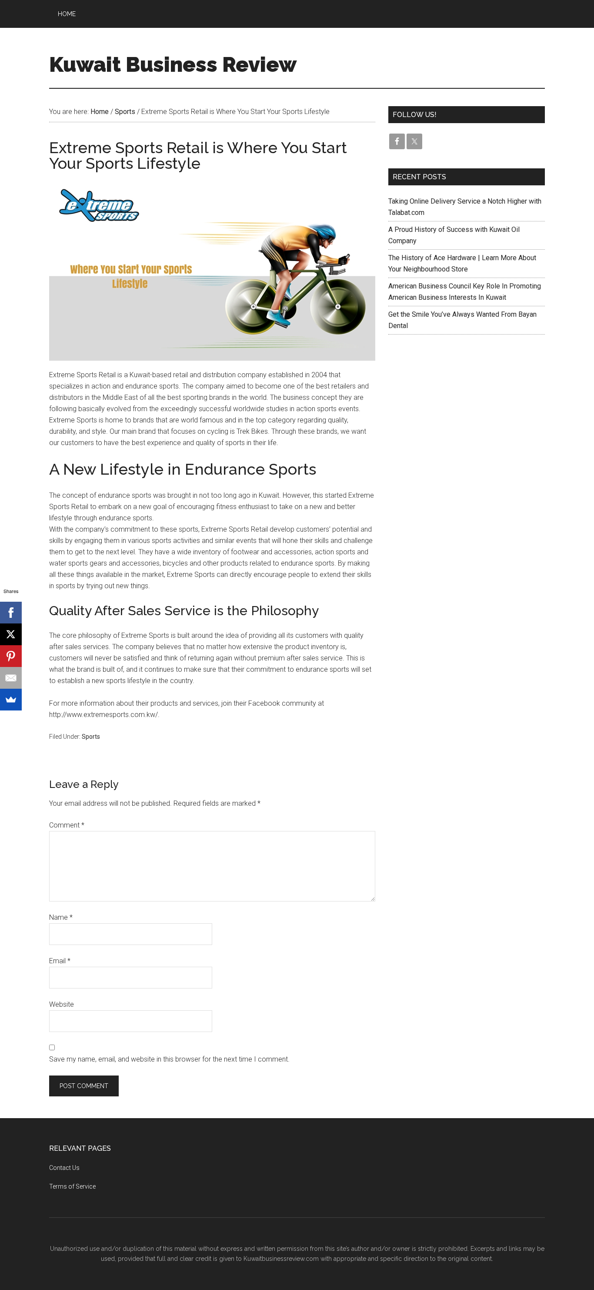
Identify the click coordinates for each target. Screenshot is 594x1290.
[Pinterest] (11, 656)
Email (59, 961)
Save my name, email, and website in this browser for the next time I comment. (169, 1059)
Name (61, 917)
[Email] (11, 678)
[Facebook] (11, 612)
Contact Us (64, 1167)
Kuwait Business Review (173, 64)
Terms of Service (72, 1186)
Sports (91, 736)
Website (61, 1004)
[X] (11, 634)
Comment (66, 825)
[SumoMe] (11, 699)
